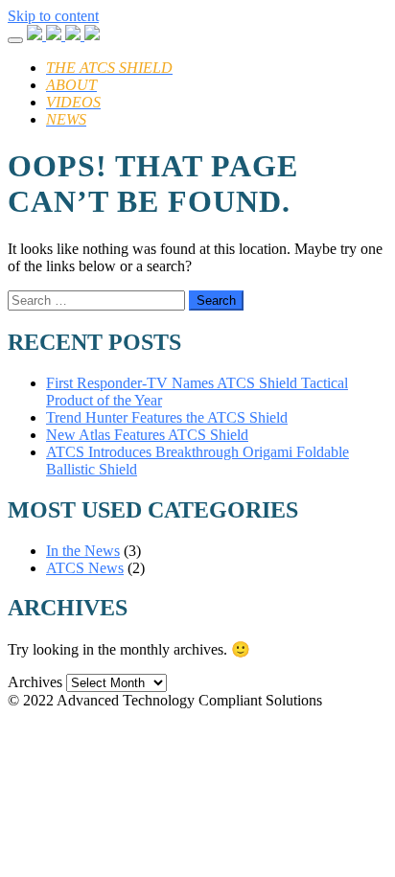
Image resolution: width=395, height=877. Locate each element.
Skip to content (53, 16)
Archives (35, 682)
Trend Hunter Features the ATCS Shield (167, 417)
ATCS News (85, 568)
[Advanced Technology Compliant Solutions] (63, 35)
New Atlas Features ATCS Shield (147, 435)
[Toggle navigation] (15, 40)
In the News (83, 550)
